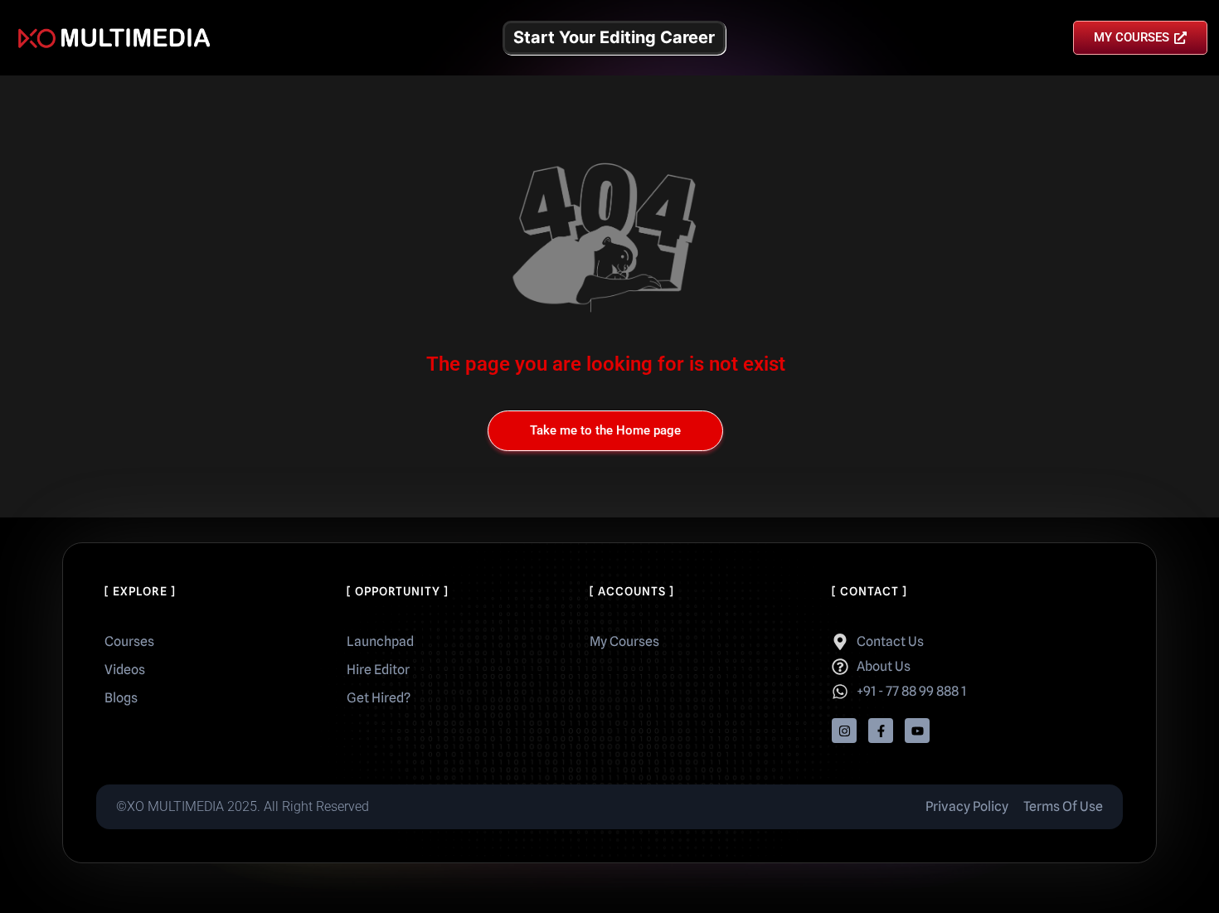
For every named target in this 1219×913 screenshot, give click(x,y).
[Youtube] (917, 730)
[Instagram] (844, 730)
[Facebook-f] (880, 730)
